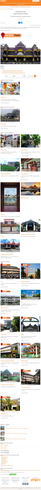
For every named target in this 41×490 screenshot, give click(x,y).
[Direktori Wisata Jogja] (35, 480)
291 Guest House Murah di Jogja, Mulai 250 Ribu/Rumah (12, 70)
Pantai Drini (4, 462)
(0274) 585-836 (25, 365)
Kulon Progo (23, 6)
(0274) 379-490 (25, 285)
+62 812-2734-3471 (5, 102)
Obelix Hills (4, 463)
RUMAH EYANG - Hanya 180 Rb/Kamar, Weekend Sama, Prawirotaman (16, 428)
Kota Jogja (12, 6)
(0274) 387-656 (25, 307)
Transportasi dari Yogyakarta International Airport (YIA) (15, 480)
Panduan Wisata (20, 4)
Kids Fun (3, 464)
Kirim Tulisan (25, 479)
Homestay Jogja (17, 3)
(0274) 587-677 (5, 366)
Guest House (25, 470)
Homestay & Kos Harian (31, 470)
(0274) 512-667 (5, 418)
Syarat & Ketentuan (25, 482)
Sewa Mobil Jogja (25, 3)
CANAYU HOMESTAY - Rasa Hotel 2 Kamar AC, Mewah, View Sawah (16, 433)
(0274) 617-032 (5, 128)
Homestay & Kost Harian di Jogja (5, 481)
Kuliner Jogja (33, 3)
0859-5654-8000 (13, 474)
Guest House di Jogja (5, 484)
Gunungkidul (28, 6)
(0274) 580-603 (21, 18)
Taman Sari (4, 460)
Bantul (19, 6)
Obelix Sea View (5, 458)
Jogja (5, 3)
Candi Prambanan (5, 456)
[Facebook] (19, 22)
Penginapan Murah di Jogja (5, 479)
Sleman (16, 6)
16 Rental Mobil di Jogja (8, 465)
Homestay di (4, 445)
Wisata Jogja (10, 3)
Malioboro (4, 457)
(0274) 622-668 (25, 179)
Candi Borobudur (5, 461)
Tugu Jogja (4, 459)
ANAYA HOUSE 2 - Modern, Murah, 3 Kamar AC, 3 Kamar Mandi (15, 438)
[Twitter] (21, 22)
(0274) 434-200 (5, 313)
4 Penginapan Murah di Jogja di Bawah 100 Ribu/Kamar (12, 71)
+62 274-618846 (25, 155)
